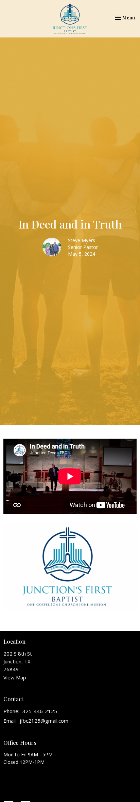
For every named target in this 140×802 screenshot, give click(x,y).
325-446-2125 (39, 711)
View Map (14, 677)
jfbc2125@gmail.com (44, 720)
